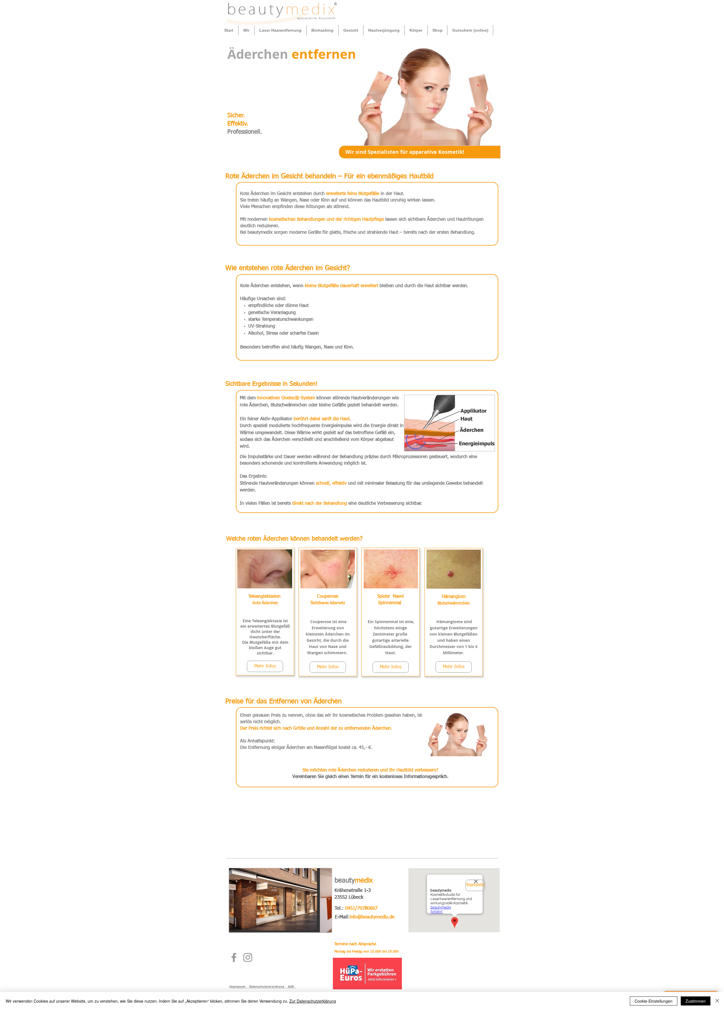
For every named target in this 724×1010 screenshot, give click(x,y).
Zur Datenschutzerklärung (312, 1001)
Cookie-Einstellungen (654, 1001)
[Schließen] (717, 1000)
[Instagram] (248, 957)
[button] (246, 30)
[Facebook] (234, 957)
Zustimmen (696, 1001)
